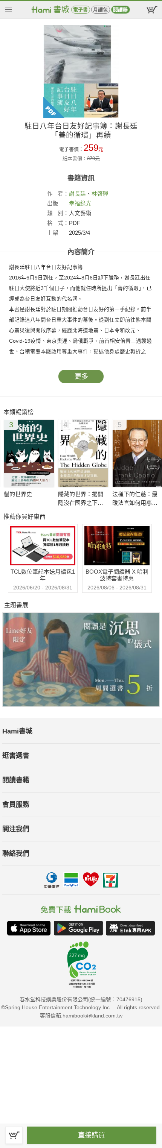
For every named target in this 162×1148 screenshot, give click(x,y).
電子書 (80, 9)
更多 (81, 376)
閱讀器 (120, 9)
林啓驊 (100, 194)
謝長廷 (77, 194)
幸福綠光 (80, 203)
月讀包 (100, 9)
